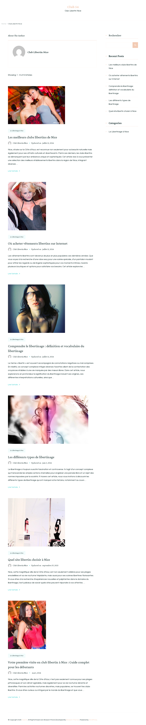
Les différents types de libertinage (31, 457)
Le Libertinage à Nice (16, 131)
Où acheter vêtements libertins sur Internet (37, 243)
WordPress (93, 720)
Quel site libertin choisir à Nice (29, 559)
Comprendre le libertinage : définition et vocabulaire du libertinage (121, 89)
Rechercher (115, 35)
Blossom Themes (72, 720)
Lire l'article (13, 171)
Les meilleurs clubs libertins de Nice (32, 137)
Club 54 (73, 7)
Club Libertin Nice (20, 143)
